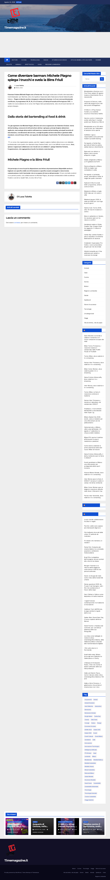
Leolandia (87, 756)
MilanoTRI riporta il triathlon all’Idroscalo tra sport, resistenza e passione (93, 439)
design (99, 723)
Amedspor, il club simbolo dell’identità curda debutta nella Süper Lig (92, 410)
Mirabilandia (88, 760)
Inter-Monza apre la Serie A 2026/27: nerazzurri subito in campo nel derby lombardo (94, 481)
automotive (98, 706)
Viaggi (45, 60)
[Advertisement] (55, 45)
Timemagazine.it (15, 27)
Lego (94, 753)
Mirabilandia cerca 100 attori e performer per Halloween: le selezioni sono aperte (93, 128)
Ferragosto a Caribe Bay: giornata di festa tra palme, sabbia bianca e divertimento (93, 145)
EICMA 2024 (88, 729)
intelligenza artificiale (91, 749)
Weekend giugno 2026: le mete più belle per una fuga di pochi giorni (93, 201)
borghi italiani (88, 716)
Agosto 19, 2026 (90, 829)
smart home (88, 783)
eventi (95, 733)
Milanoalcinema (91, 514)
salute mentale (89, 776)
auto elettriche (89, 706)
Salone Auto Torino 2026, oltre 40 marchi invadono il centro (93, 209)
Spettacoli (29, 64)
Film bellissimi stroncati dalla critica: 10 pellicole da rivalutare (93, 534)
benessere (88, 709)
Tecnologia (35, 60)
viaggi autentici (89, 800)
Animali (18, 64)
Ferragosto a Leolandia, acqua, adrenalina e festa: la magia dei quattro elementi (93, 176)
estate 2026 (88, 733)
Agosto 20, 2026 (40, 829)
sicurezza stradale (90, 780)
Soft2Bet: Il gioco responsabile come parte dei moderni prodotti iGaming (93, 136)
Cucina (24, 60)
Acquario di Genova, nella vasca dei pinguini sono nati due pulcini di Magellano (93, 103)
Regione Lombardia (52, 64)
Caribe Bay (97, 716)
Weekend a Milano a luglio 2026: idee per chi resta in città (93, 193)
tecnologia (88, 790)
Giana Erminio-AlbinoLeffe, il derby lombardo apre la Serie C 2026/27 (94, 456)
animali (95, 699)
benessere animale (90, 713)
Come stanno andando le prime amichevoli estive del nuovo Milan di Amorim (93, 447)
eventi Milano (99, 736)
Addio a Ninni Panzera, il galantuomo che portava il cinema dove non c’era (93, 685)
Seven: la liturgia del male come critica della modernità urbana (93, 577)
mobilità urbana (89, 766)
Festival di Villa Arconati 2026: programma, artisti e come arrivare (93, 184)
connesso (17, 222)
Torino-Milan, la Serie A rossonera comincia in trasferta (92, 394)
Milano (94, 756)
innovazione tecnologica (92, 746)
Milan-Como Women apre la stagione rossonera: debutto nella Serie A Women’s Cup (93, 489)
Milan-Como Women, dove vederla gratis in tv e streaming (93, 371)
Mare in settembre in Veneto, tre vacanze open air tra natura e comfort (94, 218)
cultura (93, 723)
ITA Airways (88, 753)
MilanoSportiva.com (92, 330)
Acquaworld (88, 699)
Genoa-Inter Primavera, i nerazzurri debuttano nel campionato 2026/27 (92, 402)
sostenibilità (97, 783)
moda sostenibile (90, 770)
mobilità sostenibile (90, 763)
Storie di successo (59, 60)
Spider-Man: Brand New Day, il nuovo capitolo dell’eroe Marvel (94, 619)
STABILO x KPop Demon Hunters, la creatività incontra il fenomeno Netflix (93, 112)
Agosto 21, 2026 (14, 829)
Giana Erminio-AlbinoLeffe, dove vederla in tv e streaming (93, 379)
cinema (87, 719)
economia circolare (90, 726)
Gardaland (88, 739)
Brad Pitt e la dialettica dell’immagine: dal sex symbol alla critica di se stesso (94, 559)
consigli (87, 723)
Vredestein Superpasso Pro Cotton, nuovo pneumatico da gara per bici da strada (93, 245)
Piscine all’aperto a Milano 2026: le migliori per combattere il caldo (93, 168)
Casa (40, 64)
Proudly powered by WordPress (13, 872)
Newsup (28, 872)
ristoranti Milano (89, 773)
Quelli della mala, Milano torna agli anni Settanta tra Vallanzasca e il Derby (93, 656)
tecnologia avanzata (91, 793)
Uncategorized (89, 313)
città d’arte (94, 719)
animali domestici (89, 703)
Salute (9, 64)
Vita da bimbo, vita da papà (81, 60)
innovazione (88, 743)
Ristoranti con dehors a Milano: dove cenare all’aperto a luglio (92, 153)
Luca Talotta (20, 85)
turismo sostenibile (90, 796)
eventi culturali (89, 736)
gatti (94, 739)
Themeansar (35, 872)
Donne (98, 60)
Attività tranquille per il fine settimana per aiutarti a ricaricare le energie (93, 253)
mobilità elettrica (98, 760)
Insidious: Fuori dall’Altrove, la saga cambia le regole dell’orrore (93, 611)
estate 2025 (97, 729)
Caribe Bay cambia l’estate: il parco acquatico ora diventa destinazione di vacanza (93, 236)
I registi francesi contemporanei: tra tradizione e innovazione (94, 602)
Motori (15, 60)
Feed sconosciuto (92, 505)
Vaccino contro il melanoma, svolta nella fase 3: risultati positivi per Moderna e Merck (94, 120)
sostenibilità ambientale (91, 786)
